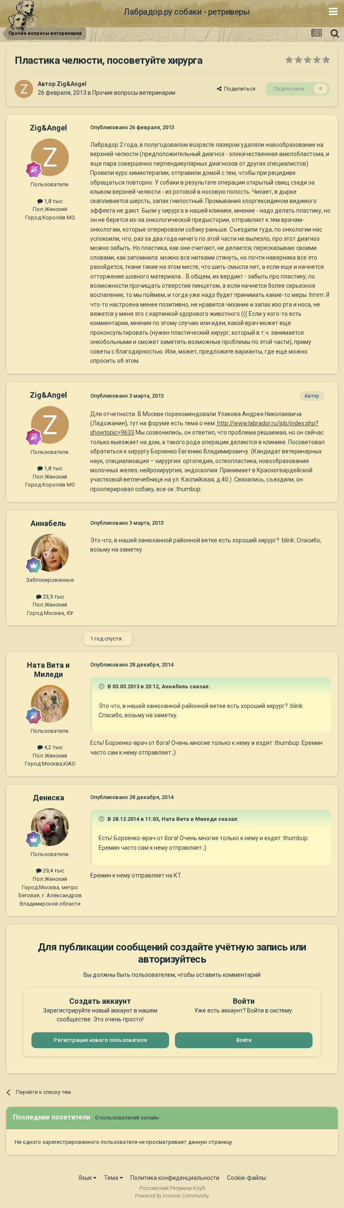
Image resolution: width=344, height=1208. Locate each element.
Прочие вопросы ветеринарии (133, 92)
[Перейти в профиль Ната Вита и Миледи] (50, 704)
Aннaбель (48, 523)
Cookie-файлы (246, 1177)
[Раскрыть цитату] (102, 686)
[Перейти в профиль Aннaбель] (50, 553)
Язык (85, 1177)
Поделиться (238, 89)
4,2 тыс (53, 747)
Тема (112, 1177)
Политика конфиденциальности (174, 1177)
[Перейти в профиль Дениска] (50, 827)
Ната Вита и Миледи (48, 670)
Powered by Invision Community (172, 1196)
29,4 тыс (53, 870)
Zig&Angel (71, 84)
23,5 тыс (53, 597)
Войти (243, 1040)
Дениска (48, 797)
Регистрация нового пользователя (100, 1040)
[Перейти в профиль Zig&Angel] (24, 89)
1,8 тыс (53, 201)
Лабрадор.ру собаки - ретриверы (186, 12)
